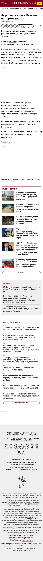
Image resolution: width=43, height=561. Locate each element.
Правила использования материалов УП (21, 462)
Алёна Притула (29, 539)
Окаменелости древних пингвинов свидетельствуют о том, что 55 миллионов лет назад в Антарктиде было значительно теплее (21, 348)
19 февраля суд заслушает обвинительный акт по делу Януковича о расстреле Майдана (21, 309)
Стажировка (23, 469)
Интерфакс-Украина (31, 504)
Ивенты (28, 459)
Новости (5, 9)
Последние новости (11, 323)
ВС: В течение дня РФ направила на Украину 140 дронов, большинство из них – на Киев (21, 378)
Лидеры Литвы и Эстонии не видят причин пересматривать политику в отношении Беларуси (19, 337)
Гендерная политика (26, 464)
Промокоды (33, 469)
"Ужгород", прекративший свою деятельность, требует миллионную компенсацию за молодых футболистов (20, 360)
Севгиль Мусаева (28, 537)
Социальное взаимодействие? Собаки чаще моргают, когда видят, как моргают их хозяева (21, 396)
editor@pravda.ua (27, 541)
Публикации (14, 9)
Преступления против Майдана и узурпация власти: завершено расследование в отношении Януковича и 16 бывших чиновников (20, 299)
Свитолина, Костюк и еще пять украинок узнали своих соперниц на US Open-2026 (21, 387)
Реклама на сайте (18, 459)
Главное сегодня (9, 189)
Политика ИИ (13, 464)
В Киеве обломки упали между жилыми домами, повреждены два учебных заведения (27, 195)
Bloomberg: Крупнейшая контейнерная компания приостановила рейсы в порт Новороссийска (26, 263)
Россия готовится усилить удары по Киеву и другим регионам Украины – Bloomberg (27, 220)
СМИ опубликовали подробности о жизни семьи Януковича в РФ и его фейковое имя (21, 289)
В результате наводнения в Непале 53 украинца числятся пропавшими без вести (27, 208)
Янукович (5, 142)
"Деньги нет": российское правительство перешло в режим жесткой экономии (21, 328)
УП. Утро (23, 9)
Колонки (31, 9)
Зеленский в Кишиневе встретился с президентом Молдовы (19, 369)
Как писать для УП (11, 469)
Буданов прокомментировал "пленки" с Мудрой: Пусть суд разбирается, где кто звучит (27, 233)
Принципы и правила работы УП (21, 467)
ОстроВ (12, 41)
